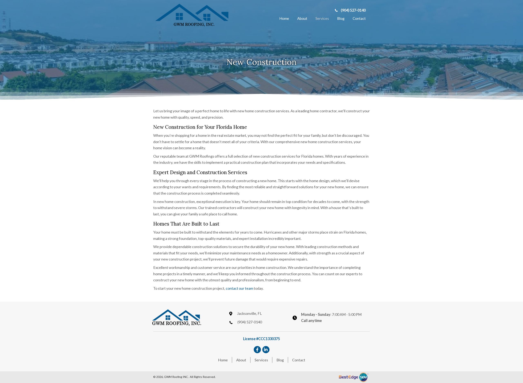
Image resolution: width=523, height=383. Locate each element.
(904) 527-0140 (353, 10)
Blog (280, 360)
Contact (298, 360)
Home (223, 360)
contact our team (239, 288)
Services (261, 360)
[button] (257, 349)
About (241, 360)
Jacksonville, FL (249, 313)
